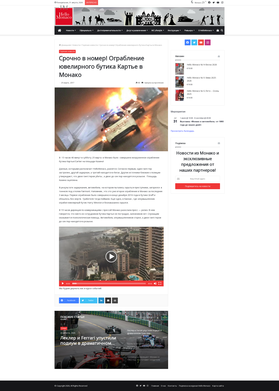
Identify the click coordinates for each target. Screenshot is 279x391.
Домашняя (66, 45)
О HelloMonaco (205, 30)
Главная (155, 385)
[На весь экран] (159, 283)
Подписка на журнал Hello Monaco (194, 385)
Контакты (172, 385)
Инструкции (173, 30)
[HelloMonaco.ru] (139, 16)
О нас (163, 385)
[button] (111, 256)
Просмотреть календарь (182, 130)
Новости (70, 30)
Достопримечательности (109, 30)
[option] (111, 340)
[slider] (109, 283)
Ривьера (189, 30)
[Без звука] (155, 283)
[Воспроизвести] (62, 283)
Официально (86, 30)
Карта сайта (218, 385)
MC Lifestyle (157, 30)
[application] (111, 256)
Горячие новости (90, 45)
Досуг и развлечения (136, 30)
